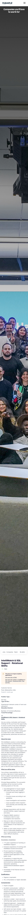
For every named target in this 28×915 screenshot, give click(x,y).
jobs (3, 652)
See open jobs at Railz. (11, 677)
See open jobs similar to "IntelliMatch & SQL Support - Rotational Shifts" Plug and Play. (15, 681)
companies (9, 652)
